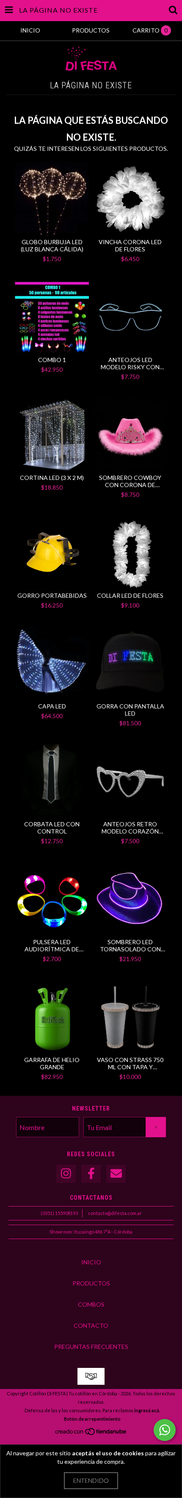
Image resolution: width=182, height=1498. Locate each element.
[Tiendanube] (91, 1433)
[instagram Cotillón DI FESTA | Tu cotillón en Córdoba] (66, 1174)
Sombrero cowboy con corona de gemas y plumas (130, 481)
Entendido (91, 1480)
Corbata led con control (52, 827)
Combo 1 (52, 359)
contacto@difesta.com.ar (115, 1213)
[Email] (116, 1174)
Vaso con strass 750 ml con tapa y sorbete (130, 1063)
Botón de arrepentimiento (92, 1419)
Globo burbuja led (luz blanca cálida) (52, 245)
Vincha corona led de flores (130, 245)
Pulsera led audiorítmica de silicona (52, 945)
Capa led (52, 706)
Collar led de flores (130, 595)
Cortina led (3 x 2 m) (52, 477)
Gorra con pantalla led (130, 710)
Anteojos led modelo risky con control (130, 363)
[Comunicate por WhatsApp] (165, 1430)
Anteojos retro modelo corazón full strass (130, 827)
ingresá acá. (147, 1410)
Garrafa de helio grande (52, 1063)
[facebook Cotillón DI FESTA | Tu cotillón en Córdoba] (91, 1174)
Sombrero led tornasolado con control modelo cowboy (130, 945)
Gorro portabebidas (52, 595)
